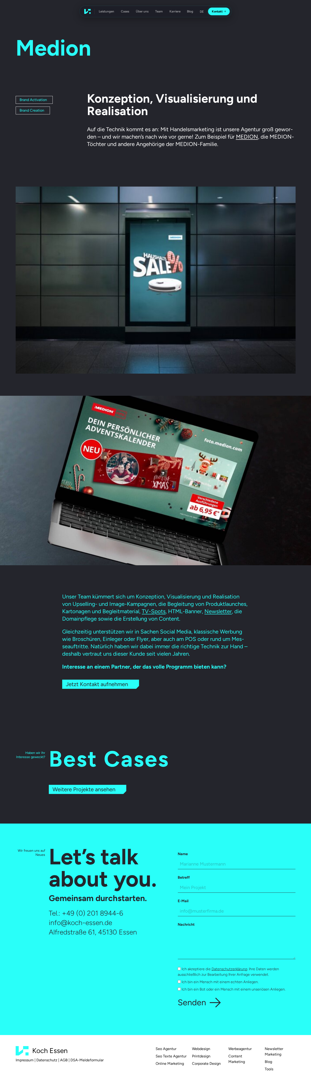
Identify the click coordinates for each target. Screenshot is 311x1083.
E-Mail (183, 901)
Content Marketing (236, 1059)
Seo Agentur (166, 1049)
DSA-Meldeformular (87, 1060)
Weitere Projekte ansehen (83, 789)
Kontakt (217, 11)
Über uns (142, 11)
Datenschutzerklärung (229, 969)
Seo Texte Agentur (171, 1056)
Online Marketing (170, 1063)
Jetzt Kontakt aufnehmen (97, 684)
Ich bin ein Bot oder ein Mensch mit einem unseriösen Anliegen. (233, 989)
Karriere (174, 11)
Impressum (25, 1060)
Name (183, 854)
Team (159, 11)
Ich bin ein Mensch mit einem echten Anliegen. (220, 982)
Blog (190, 11)
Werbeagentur (240, 1049)
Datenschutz (46, 1060)
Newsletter (218, 611)
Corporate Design (206, 1063)
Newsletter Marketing (274, 1051)
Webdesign (201, 1049)
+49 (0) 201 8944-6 (92, 913)
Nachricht (186, 924)
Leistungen (106, 11)
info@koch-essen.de (80, 922)
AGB (64, 1060)
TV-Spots (154, 611)
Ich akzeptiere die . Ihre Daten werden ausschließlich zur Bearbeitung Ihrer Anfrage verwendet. (228, 972)
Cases (125, 11)
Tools (269, 1069)
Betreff (184, 877)
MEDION (247, 136)
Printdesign (201, 1056)
